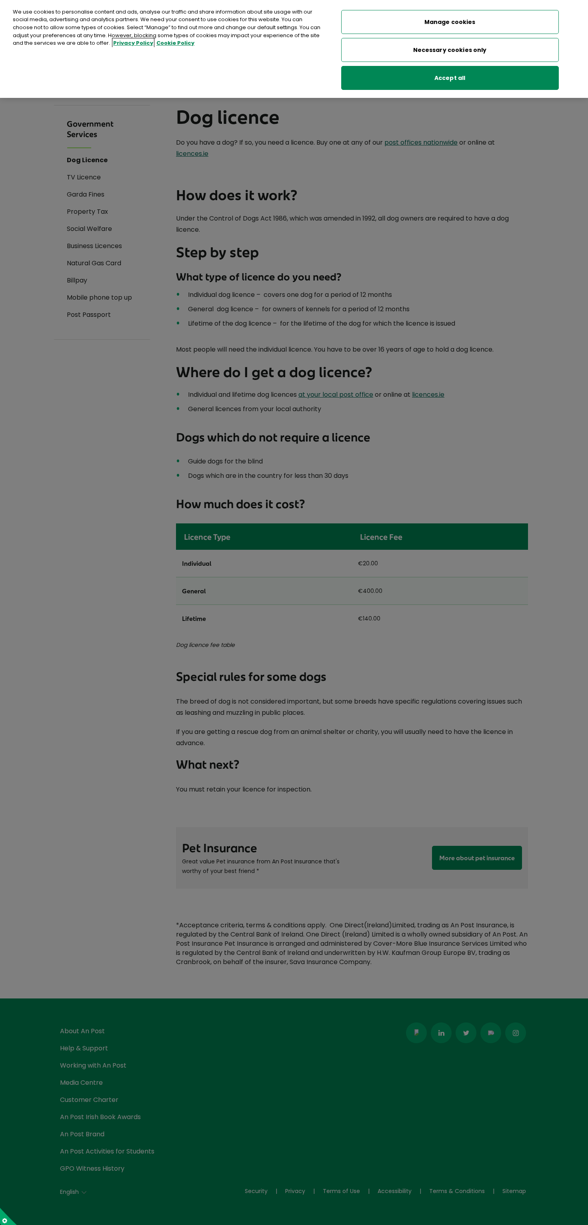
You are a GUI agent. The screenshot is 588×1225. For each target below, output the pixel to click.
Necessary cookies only (450, 50)
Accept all (449, 78)
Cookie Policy (175, 43)
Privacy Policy (133, 43)
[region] (294, 49)
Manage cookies (450, 22)
